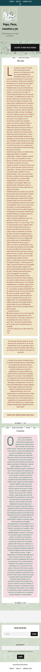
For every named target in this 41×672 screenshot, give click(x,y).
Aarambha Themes (23, 664)
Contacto (18, 1)
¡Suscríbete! (20, 645)
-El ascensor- (20, 431)
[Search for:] (20, 634)
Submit (20, 656)
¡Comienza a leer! (27, 1)
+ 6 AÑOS (13, 58)
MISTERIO (28, 428)
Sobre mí (11, 1)
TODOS (34, 428)
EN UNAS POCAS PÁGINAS (24, 58)
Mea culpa (20, 61)
